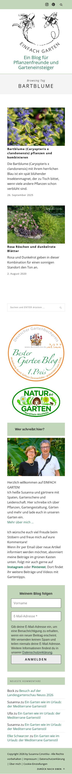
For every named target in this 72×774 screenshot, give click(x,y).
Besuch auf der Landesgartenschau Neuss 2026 (30, 693)
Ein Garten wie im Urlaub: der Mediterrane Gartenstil (34, 704)
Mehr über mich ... (20, 522)
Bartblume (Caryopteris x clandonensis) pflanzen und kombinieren (29, 153)
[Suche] (61, 4)
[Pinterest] (53, 4)
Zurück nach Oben (49, 768)
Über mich (15, 764)
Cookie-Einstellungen (35, 764)
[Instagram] (47, 4)
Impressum (30, 759)
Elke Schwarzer (18, 736)
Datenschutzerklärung (37, 652)
